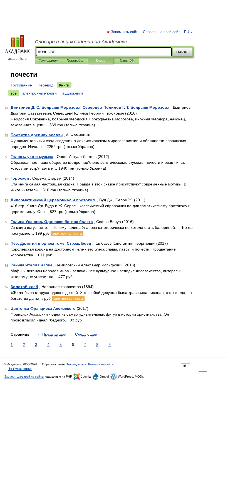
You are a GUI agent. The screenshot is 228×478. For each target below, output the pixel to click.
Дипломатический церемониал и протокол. (53, 200)
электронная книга (67, 234)
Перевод (45, 85)
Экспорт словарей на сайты (24, 376)
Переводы (75, 61)
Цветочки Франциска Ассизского (43, 308)
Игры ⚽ (126, 61)
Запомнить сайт (124, 32)
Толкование (21, 85)
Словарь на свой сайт (161, 32)
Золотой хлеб (24, 286)
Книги (100, 61)
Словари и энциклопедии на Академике (81, 41)
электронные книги (39, 93)
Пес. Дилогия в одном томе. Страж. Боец (51, 243)
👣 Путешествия (20, 368)
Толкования (48, 61)
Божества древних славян (37, 135)
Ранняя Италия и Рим (31, 265)
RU (186, 32)
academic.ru (17, 59)
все (14, 93)
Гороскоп (20, 178)
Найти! (182, 52)
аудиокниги (72, 93)
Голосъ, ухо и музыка (32, 156)
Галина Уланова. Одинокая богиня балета (52, 221)
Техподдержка (76, 364)
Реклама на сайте (100, 364)
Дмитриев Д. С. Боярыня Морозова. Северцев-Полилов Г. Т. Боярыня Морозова (90, 107)
